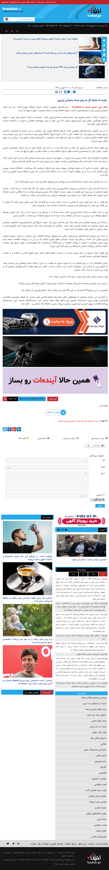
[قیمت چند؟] (104, 45)
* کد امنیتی (100, 495)
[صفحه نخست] (104, 40)
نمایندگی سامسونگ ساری (95, 749)
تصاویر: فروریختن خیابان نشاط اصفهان (90, 654)
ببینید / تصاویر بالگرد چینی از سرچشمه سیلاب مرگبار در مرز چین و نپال (80, 637)
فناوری (53, 844)
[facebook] (9, 429)
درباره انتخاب (70, 852)
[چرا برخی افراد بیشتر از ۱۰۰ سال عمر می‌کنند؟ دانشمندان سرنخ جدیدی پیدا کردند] (27, 620)
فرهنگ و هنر (43, 844)
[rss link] (18, 843)
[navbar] (106, 25)
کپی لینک (52, 398)
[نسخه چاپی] (56, 92)
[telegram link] (13, 843)
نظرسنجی (4, 2)
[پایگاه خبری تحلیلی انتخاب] (95, 12)
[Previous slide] (66, 530)
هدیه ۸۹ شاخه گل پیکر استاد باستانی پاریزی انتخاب (78, 421)
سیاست (91, 844)
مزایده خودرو (100, 807)
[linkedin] (19, 429)
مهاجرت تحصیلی (99, 778)
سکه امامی (101, 819)
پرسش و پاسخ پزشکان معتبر (93, 697)
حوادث (33, 844)
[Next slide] (58, 530)
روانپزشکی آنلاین (99, 836)
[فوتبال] (104, 49)
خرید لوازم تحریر (99, 720)
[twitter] (5, 429)
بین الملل (82, 844)
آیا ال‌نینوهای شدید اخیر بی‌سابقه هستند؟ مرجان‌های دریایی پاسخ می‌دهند (46, 53)
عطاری (103, 744)
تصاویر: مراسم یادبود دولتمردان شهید (89, 559)
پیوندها (41, 2)
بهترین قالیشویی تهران (96, 813)
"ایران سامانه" (58, 864)
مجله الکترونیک (14, 2)
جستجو (71, 855)
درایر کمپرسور (100, 761)
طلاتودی (102, 773)
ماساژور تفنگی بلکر (98, 738)
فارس (101, 405)
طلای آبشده (101, 831)
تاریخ (74, 844)
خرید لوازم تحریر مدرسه (96, 709)
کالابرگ (103, 767)
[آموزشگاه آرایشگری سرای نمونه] (55, 381)
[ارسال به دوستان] (60, 92)
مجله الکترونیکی (18, 852)
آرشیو (64, 855)
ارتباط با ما (59, 852)
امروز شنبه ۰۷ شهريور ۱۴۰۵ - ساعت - (88, 25)
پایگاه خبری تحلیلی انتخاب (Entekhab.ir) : (88, 107)
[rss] (17, 31)
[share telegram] (12, 31)
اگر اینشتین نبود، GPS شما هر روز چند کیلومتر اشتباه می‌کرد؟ (52, 67)
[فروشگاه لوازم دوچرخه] (55, 351)
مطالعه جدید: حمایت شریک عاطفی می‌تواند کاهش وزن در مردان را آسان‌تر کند (45, 38)
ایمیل (103, 466)
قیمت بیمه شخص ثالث (96, 790)
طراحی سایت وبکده (97, 802)
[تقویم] (104, 54)
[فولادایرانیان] (55, 322)
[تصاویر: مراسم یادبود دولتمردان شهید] (81, 545)
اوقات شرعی (25, 2)
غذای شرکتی (101, 755)
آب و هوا (34, 2)
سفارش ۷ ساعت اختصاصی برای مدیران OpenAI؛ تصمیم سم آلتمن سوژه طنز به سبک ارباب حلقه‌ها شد (27, 682)
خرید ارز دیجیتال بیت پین (94, 703)
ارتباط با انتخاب (50, 2)
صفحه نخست (102, 844)
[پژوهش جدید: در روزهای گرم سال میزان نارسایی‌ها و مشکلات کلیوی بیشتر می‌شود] (27, 537)
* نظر (103, 473)
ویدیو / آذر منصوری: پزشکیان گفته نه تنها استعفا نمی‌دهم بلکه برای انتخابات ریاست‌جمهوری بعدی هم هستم (80, 685)
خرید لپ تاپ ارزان (98, 726)
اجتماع (60, 844)
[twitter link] (8, 843)
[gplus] (14, 429)
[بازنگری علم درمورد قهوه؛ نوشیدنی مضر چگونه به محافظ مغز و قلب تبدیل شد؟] (27, 578)
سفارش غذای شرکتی (97, 796)
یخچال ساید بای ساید (96, 715)
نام (104, 460)
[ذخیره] (65, 92)
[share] (6, 31)
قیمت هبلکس (100, 784)
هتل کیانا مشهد (99, 732)
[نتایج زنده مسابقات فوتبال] (104, 59)
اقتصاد (67, 844)
